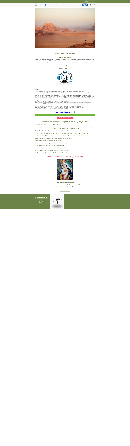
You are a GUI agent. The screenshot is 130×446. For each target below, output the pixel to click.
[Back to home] (36, 5)
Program (58, 4)
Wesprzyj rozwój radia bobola (65, 117)
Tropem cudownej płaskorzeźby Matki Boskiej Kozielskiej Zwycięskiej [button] (51, 143)
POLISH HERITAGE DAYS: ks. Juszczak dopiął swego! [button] (47, 124)
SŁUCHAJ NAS (42, 4)
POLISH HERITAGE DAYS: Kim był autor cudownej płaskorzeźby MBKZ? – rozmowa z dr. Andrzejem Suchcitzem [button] (61, 135)
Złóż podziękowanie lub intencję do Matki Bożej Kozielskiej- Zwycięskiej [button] (52, 150)
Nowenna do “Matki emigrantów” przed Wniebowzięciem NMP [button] (49, 145)
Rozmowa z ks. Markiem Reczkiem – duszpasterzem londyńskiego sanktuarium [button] (53, 138)
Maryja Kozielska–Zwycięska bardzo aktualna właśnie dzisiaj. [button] (49, 140)
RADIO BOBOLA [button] (51, 4)
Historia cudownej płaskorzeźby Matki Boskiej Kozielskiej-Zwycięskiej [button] (51, 152)
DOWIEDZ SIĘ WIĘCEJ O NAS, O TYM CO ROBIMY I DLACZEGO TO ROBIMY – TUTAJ (65, 114)
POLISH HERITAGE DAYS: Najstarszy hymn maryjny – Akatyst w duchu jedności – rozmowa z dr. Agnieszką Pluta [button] (61, 133)
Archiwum (65, 4)
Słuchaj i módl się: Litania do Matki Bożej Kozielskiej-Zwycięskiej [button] (50, 148)
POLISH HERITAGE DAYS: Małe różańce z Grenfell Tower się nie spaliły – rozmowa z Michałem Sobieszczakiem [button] (61, 130)
